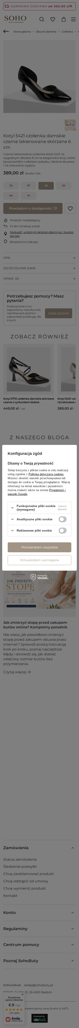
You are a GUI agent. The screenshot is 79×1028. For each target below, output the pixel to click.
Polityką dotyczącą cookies (46, 474)
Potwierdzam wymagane (39, 560)
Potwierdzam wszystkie (40, 547)
